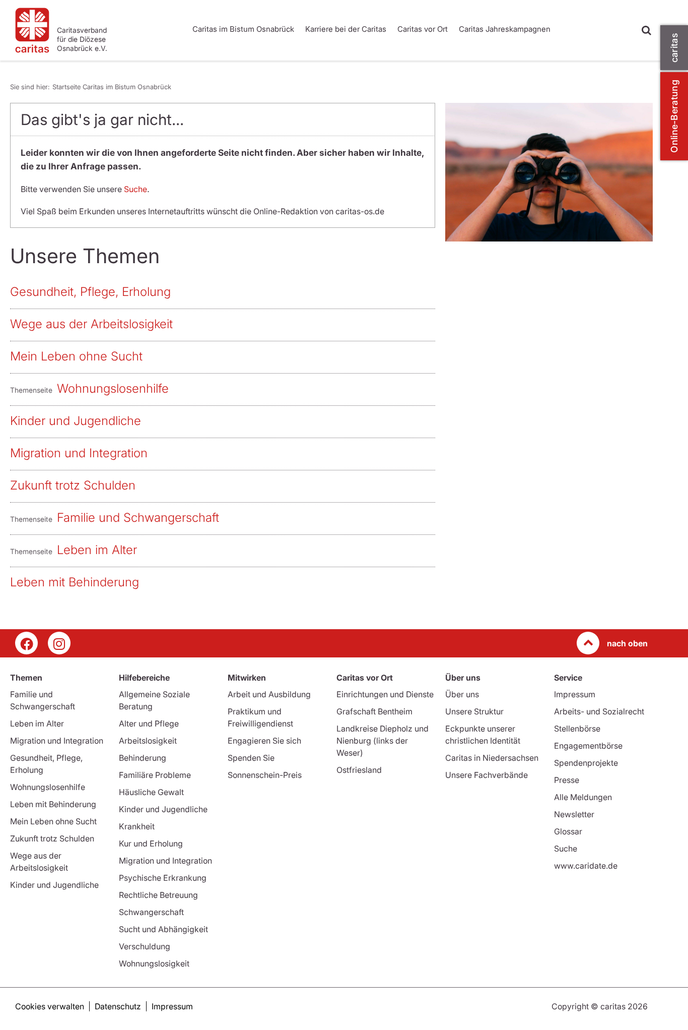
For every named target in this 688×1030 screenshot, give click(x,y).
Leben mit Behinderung (74, 582)
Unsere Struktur (474, 711)
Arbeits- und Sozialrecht (599, 711)
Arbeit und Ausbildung (269, 694)
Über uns (462, 694)
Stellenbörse (577, 728)
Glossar (568, 831)
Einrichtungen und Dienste (385, 694)
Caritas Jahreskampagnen (505, 29)
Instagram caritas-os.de (59, 643)
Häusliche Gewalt (151, 792)
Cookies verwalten (49, 1006)
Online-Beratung (674, 116)
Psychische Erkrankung (163, 878)
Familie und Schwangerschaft (138, 517)
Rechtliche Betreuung (158, 895)
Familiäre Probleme (155, 775)
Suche (135, 189)
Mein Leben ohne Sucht (76, 356)
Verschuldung (144, 946)
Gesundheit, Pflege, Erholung (90, 291)
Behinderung (142, 758)
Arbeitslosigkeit (148, 741)
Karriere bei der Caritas (345, 29)
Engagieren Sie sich (264, 741)
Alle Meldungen (583, 797)
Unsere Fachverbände (486, 775)
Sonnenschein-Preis (265, 775)
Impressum (574, 694)
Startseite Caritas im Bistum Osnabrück (111, 87)
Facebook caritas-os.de (26, 643)
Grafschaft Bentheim (374, 711)
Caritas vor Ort (422, 29)
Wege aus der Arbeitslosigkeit (91, 324)
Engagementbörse (588, 746)
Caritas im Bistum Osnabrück (243, 29)
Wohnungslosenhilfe (113, 388)
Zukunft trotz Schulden (72, 485)
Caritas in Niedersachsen (491, 758)
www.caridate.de (585, 866)
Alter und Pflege (149, 723)
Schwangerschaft (151, 912)
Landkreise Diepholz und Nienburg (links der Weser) (382, 740)
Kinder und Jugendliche (75, 420)
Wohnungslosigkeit (154, 963)
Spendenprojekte (586, 763)
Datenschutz (118, 1006)
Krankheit (137, 826)
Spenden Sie (251, 758)
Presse (566, 780)
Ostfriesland (359, 770)
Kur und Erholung (151, 843)
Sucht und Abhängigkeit (163, 929)
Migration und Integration (79, 453)
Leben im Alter (97, 549)
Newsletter (574, 814)
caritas (674, 48)
